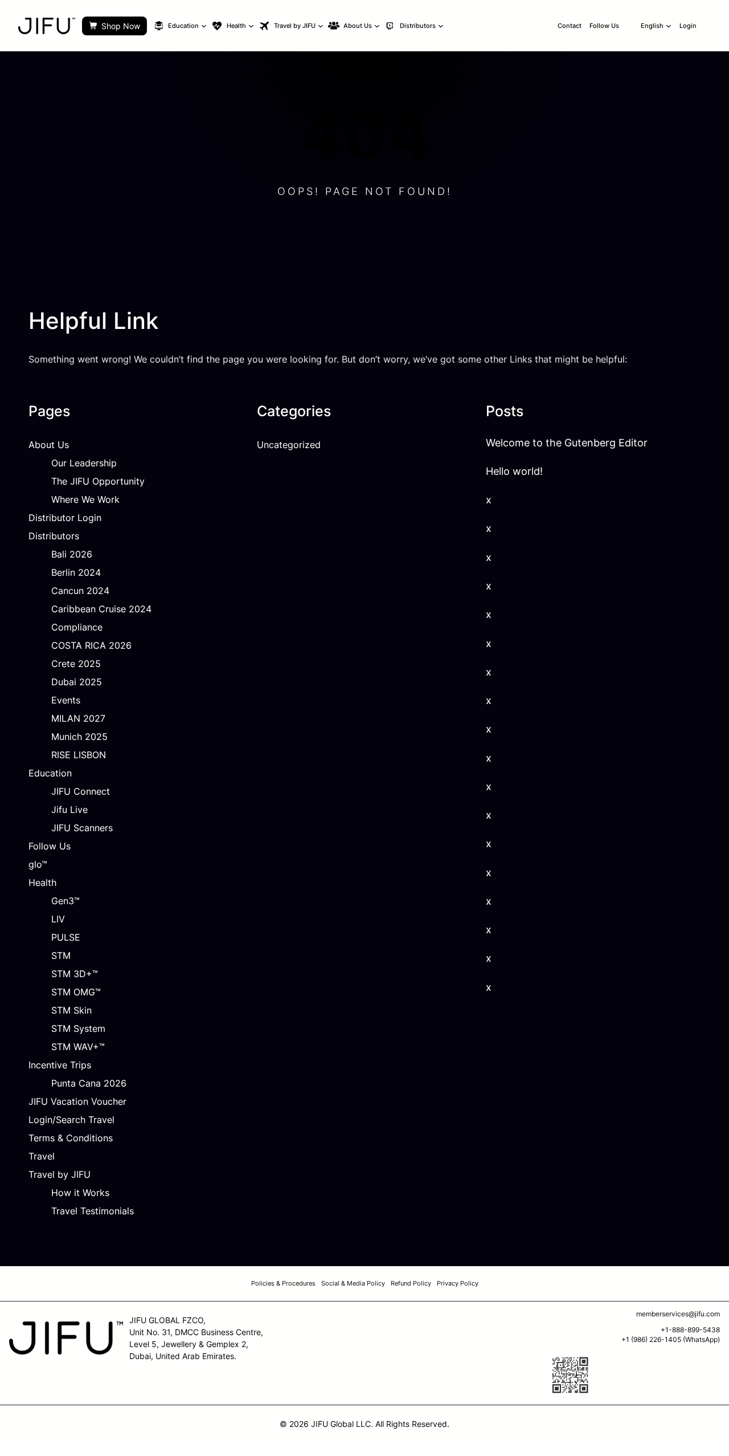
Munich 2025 (79, 736)
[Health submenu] (251, 26)
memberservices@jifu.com (678, 1313)
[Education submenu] (204, 26)
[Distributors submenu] (441, 26)
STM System (78, 1028)
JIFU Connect (80, 791)
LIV (58, 919)
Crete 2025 (76, 663)
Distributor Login (64, 517)
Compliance (77, 627)
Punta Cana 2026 (88, 1083)
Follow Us (49, 846)
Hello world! (514, 471)
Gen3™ (65, 900)
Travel (41, 1156)
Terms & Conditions (70, 1138)
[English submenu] (668, 26)
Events (65, 700)
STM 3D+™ (74, 973)
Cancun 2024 (80, 590)
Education (50, 773)
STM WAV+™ (78, 1046)
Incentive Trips (59, 1065)
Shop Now (120, 26)
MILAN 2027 (78, 718)
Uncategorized (289, 444)
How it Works (80, 1192)
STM (61, 955)
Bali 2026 (71, 554)
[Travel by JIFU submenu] (320, 26)
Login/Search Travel (71, 1119)
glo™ (37, 864)
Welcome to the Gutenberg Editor (567, 443)
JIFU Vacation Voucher (77, 1101)
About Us (48, 444)
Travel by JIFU (59, 1174)
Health (42, 882)
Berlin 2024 (76, 572)
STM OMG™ (76, 992)
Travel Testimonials (92, 1211)
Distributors (53, 536)
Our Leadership (84, 463)
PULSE (65, 937)
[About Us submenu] (377, 26)
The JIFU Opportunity (98, 481)
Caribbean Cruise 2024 (101, 609)
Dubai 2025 (76, 682)
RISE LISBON (78, 754)
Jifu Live (69, 809)
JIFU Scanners (82, 827)
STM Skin (71, 1010)
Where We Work (85, 499)
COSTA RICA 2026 (91, 645)
